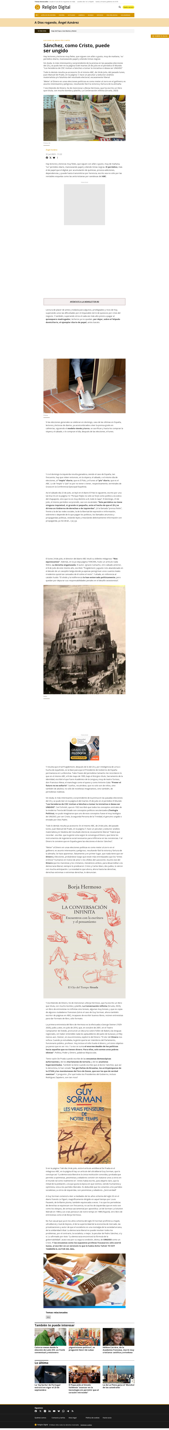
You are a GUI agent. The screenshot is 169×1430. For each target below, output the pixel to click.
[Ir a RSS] (73, 1411)
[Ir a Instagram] (45, 1411)
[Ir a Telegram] (68, 1411)
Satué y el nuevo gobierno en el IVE (107, 2)
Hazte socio (107, 1418)
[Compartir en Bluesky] (54, 157)
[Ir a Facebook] (36, 1411)
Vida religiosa (112, 15)
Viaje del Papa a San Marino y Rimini (63, 31)
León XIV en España (48, 15)
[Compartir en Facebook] (47, 157)
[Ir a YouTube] (54, 1411)
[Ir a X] (40, 1411)
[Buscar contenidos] (119, 7)
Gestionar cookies (86, 1425)
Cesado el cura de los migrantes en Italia (62, 2)
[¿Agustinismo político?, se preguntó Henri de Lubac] (84, 1337)
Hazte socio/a (128, 7)
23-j (48, 1317)
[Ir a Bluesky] (59, 1411)
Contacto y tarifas (58, 1418)
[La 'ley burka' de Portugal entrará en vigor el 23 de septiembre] (50, 1374)
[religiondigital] (41, 1424)
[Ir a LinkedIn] (50, 1411)
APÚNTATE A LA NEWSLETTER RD (84, 302)
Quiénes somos (40, 1418)
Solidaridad (125, 15)
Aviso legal (72, 1418)
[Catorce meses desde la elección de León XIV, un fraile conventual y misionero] (50, 1337)
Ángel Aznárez (51, 150)
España (61, 15)
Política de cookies (92, 1418)
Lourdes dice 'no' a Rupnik (85, 2)
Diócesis (100, 15)
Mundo (90, 15)
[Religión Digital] (52, 7)
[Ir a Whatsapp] (63, 1411)
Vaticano (71, 15)
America (81, 15)
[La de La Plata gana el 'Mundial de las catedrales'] (118, 1374)
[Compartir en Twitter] (50, 157)
